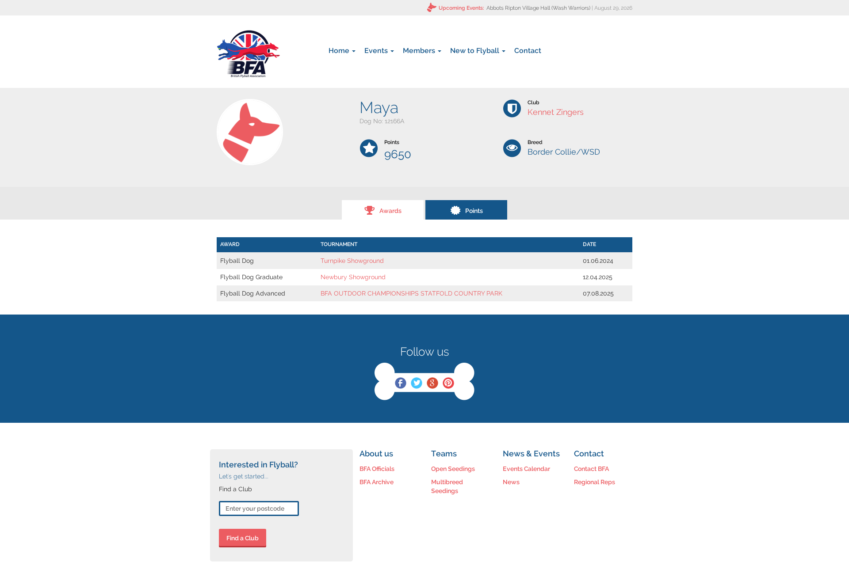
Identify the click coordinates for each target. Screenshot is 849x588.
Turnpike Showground (352, 260)
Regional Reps (594, 482)
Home (340, 50)
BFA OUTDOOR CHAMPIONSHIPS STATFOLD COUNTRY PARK (411, 293)
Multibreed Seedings (447, 486)
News (511, 482)
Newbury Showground (353, 277)
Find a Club (242, 538)
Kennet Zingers (556, 112)
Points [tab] (474, 210)
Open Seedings (453, 468)
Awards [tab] (390, 210)
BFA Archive (376, 482)
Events (377, 50)
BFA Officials (376, 468)
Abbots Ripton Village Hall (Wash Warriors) (538, 8)
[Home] (248, 54)
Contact (527, 50)
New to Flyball (475, 50)
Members (420, 50)
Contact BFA (591, 468)
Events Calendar (526, 468)
